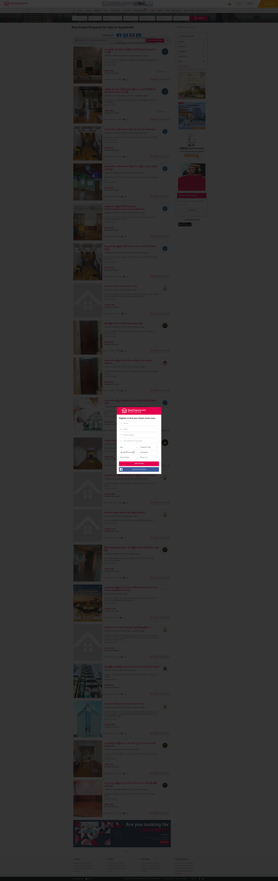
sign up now (139, 463)
